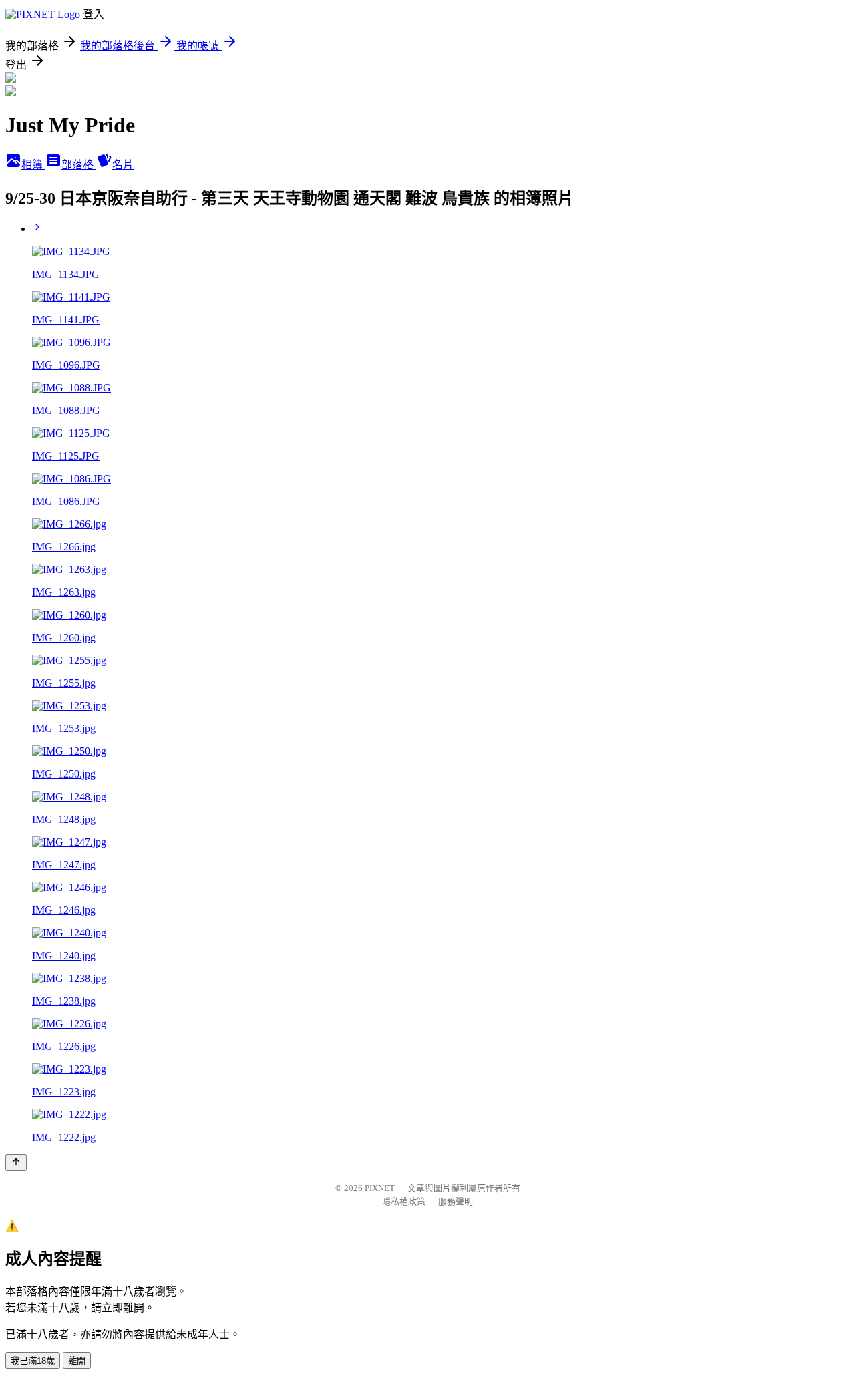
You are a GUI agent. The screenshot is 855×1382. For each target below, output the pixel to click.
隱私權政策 (403, 1201)
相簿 (33, 164)
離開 (77, 1361)
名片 (123, 164)
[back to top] (16, 1162)
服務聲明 (455, 1201)
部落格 (78, 164)
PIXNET (380, 1188)
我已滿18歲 (33, 1361)
